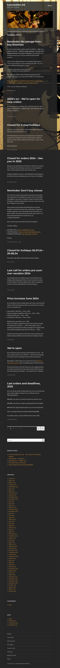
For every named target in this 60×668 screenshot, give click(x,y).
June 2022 (11, 521)
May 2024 (11, 505)
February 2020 (13, 546)
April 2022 (12, 525)
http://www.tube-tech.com (29, 234)
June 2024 (11, 503)
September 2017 (13, 581)
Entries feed (12, 621)
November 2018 (13, 568)
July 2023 (11, 513)
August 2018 (12, 570)
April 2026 (12, 480)
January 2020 (12, 548)
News (10, 605)
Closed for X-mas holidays (23, 124)
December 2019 (13, 550)
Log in (10, 619)
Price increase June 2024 (23, 298)
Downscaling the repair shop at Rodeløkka (21, 464)
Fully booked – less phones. (17, 458)
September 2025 (13, 486)
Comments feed (13, 623)
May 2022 (11, 523)
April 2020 (12, 542)
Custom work (11, 648)
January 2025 (12, 495)
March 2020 (12, 544)
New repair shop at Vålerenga (17, 462)
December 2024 (13, 497)
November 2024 (13, 499)
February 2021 (13, 534)
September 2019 (13, 556)
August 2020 (12, 538)
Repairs (9, 634)
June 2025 (11, 489)
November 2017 (13, 579)
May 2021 (11, 529)
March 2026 (12, 482)
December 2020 (13, 536)
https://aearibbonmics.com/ (26, 230)
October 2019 (12, 554)
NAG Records (11, 641)
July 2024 (11, 501)
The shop (10, 652)
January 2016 (12, 591)
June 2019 (11, 560)
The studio (10, 637)
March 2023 (12, 519)
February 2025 (13, 493)
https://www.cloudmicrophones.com (30, 232)
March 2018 (12, 575)
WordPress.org (13, 625)
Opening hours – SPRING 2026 (18, 460)
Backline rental (11, 655)
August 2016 (12, 587)
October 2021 (12, 527)
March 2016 (12, 589)
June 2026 (12, 478)
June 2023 (11, 515)
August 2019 (12, 558)
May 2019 (11, 562)
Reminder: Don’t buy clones (24, 190)
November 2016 (13, 583)
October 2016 (12, 585)
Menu (50, 5)
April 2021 (11, 532)
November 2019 (13, 552)
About (9, 659)
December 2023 (13, 509)
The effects (10, 644)
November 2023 (13, 511)
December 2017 (13, 577)
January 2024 (12, 507)
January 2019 (12, 566)
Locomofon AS (16, 4)
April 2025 (12, 491)
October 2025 (12, 484)
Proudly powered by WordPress (22, 663)
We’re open (14, 348)
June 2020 (11, 540)
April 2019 (11, 564)
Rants (20, 241)
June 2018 (11, 572)
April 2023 (12, 517)
